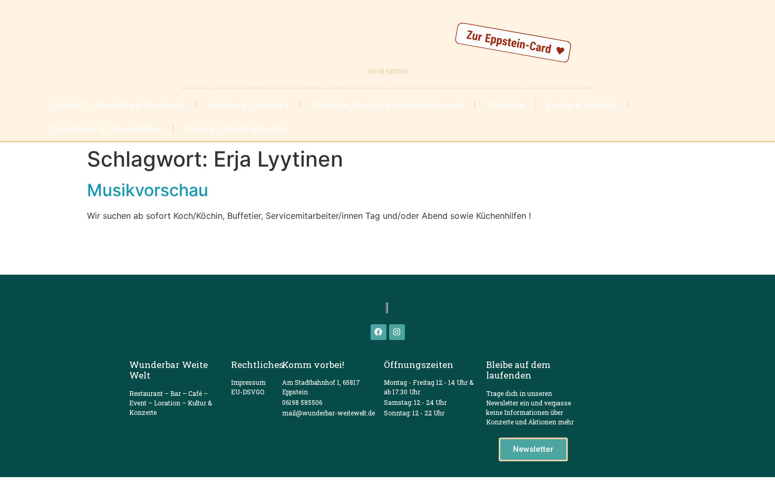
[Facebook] (378, 332)
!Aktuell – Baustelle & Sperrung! (117, 104)
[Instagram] (397, 332)
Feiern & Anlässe (582, 104)
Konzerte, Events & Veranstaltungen (387, 104)
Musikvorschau (147, 190)
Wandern (505, 104)
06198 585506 (387, 71)
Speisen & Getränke (248, 104)
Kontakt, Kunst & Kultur (235, 128)
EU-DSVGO (247, 391)
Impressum (248, 382)
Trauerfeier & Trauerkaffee (106, 128)
